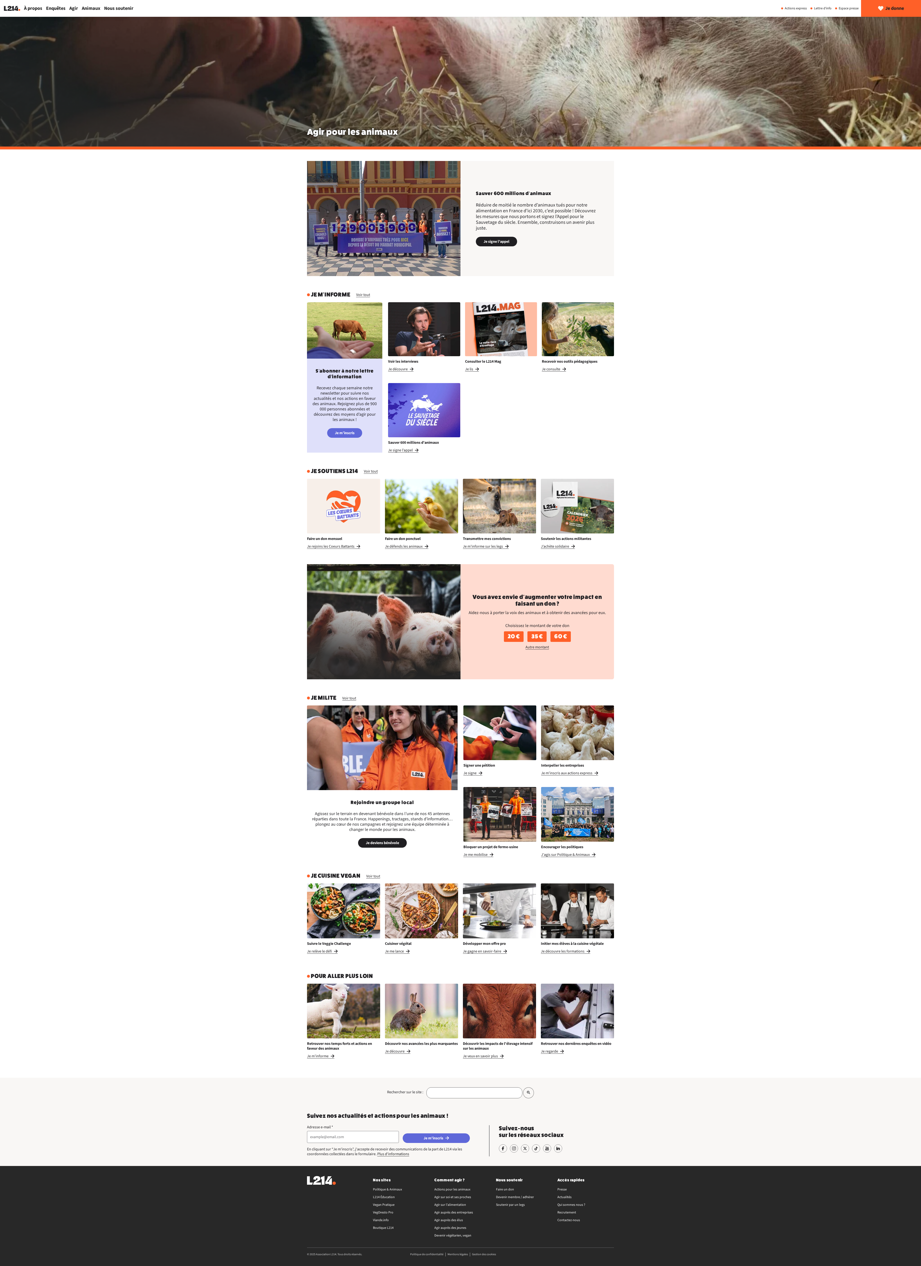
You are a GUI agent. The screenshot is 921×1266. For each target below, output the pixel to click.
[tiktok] (536, 1148)
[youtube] (547, 1148)
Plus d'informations (393, 1154)
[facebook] (503, 1148)
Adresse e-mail (320, 1127)
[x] (525, 1148)
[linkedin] (558, 1148)
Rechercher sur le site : (405, 1092)
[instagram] (514, 1148)
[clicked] (528, 1092)
